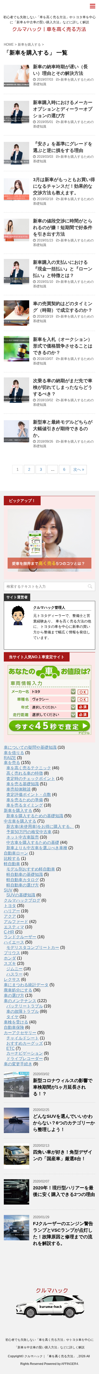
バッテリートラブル (24, 1006)
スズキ (10, 963)
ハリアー (12, 911)
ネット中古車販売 (22, 837)
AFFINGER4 (69, 1364)
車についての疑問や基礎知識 (30, 747)
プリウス (12, 953)
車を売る (12, 762)
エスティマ (14, 927)
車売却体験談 (18, 789)
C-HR (9, 932)
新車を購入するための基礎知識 (34, 816)
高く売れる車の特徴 (24, 773)
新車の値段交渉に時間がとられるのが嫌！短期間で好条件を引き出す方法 (62, 227)
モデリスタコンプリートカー (32, 947)
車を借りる (14, 753)
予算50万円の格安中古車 (29, 832)
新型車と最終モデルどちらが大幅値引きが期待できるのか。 (62, 429)
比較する (12, 858)
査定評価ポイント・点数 (28, 794)
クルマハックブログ (22, 900)
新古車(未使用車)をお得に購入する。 (40, 826)
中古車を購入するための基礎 (32, 842)
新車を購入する (18, 810)
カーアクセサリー (20, 1033)
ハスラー (14, 974)
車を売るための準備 (24, 800)
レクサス (12, 979)
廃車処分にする (18, 990)
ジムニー (14, 969)
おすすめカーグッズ (24, 1043)
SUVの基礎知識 (20, 895)
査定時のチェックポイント (30, 778)
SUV (8, 890)
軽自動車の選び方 (22, 885)
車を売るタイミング (24, 805)
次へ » (78, 469)
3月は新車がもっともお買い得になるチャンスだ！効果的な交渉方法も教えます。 (64, 186)
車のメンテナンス (20, 1001)
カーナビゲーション (24, 1053)
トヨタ (10, 905)
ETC (10, 1048)
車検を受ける (16, 1022)
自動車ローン (16, 853)
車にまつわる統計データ (26, 985)
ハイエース (14, 942)
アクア (10, 916)
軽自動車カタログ (22, 880)
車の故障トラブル (22, 1011)
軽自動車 (12, 864)
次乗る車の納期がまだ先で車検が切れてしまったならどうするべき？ (62, 387)
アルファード (16, 921)
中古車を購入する (20, 821)
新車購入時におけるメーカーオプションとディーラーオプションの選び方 (62, 109)
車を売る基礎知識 (22, 784)
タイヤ (12, 1017)
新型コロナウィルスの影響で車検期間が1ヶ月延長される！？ (62, 1087)
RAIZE (10, 758)
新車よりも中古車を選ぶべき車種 (36, 848)
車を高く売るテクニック (28, 768)
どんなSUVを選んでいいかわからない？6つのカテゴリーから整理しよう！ (64, 1123)
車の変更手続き (18, 1064)
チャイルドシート (22, 1038)
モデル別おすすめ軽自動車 (30, 869)
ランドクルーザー (20, 937)
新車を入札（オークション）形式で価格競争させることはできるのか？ (62, 346)
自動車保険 (14, 1027)
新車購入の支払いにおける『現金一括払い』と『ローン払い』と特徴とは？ (62, 269)
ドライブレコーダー (24, 1058)
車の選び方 (14, 995)
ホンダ (10, 958)
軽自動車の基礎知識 (24, 874)
